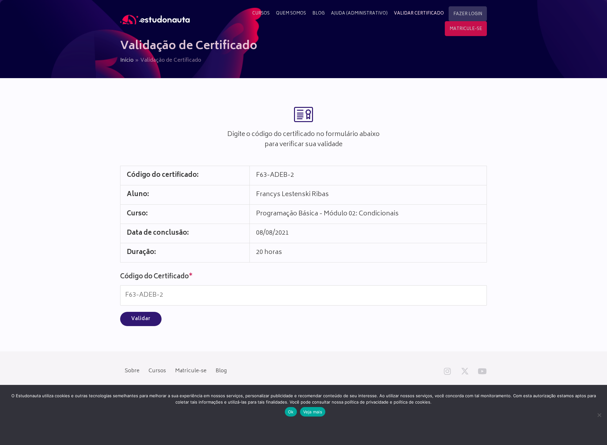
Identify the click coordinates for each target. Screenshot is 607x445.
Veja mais (312, 411)
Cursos (157, 371)
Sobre (132, 371)
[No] (599, 415)
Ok (291, 411)
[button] (447, 371)
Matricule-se (190, 371)
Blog (221, 371)
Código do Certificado (156, 276)
